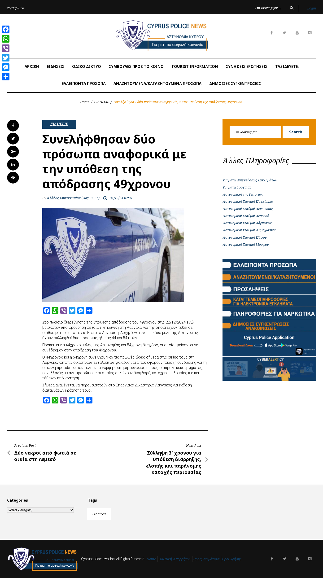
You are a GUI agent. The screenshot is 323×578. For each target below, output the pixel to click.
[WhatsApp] (5, 39)
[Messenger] (5, 67)
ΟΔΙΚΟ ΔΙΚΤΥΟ (86, 66)
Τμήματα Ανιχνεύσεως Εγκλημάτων (250, 180)
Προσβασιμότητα (206, 559)
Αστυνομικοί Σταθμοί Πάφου (245, 237)
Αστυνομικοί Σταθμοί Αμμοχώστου (249, 230)
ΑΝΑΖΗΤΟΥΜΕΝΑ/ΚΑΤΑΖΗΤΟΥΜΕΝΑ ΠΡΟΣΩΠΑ (157, 83)
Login (311, 8)
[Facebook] (5, 29)
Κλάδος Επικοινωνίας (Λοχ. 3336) (73, 198)
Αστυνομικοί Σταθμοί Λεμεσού (246, 216)
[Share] (5, 76)
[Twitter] (5, 57)
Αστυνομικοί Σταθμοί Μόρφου (246, 244)
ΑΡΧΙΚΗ (32, 66)
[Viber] (5, 48)
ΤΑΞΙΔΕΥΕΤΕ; (287, 66)
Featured (99, 514)
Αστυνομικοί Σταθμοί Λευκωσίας (248, 208)
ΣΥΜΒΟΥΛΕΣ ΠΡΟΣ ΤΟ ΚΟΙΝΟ (136, 66)
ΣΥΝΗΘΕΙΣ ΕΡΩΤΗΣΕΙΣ (246, 66)
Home (84, 102)
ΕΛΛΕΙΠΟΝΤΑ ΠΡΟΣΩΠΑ (84, 83)
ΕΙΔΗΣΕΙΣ (55, 66)
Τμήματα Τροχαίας (237, 187)
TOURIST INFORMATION (194, 66)
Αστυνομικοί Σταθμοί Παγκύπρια (248, 201)
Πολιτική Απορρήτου (174, 559)
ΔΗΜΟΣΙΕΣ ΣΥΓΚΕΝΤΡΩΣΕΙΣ (235, 83)
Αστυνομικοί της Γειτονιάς (243, 194)
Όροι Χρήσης (231, 559)
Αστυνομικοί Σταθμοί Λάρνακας (247, 223)
